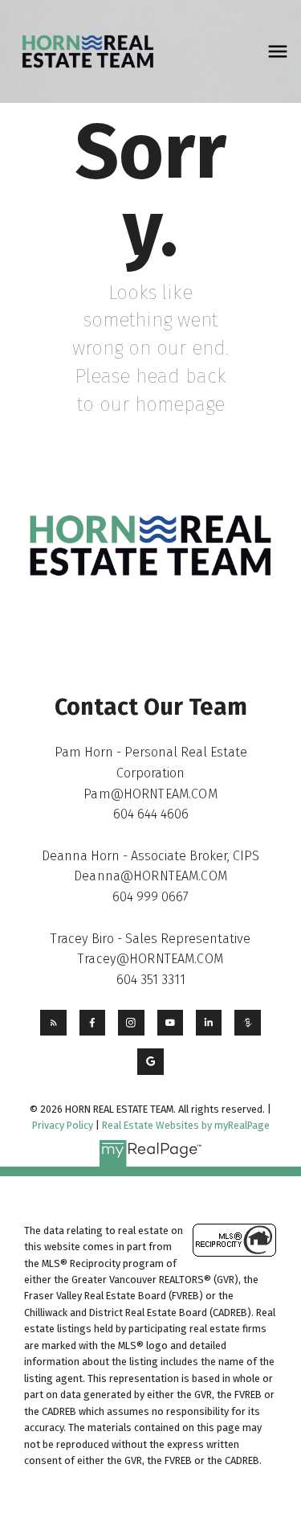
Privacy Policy (62, 1125)
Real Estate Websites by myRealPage (186, 1125)
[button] (53, 1023)
